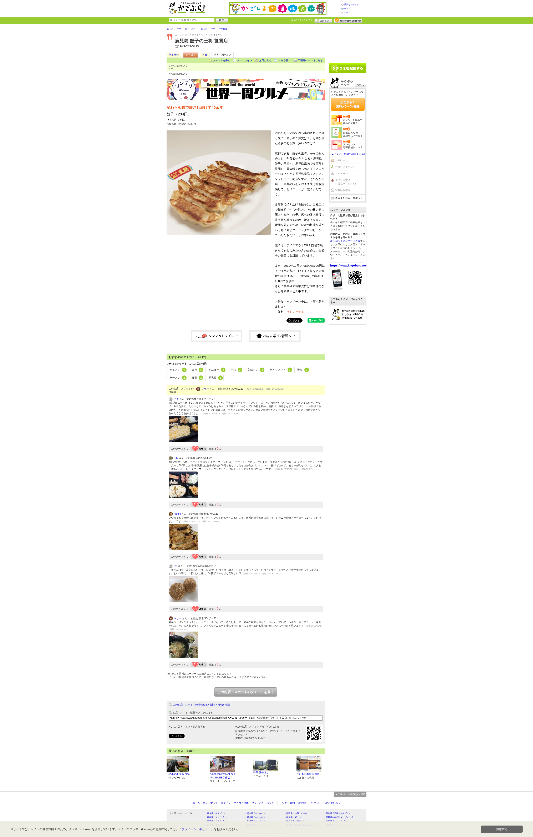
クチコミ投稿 (241, 803)
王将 (236, 369)
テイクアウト (280, 369)
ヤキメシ (177, 369)
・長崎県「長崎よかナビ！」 (337, 813)
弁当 (197, 369)
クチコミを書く (221, 60)
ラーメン (177, 377)
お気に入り (265, 60)
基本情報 (174, 54)
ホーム (347, 12)
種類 (197, 377)
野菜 (302, 369)
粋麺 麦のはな (261, 772)
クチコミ (191, 54)
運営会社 (303, 803)
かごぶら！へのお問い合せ (326, 803)
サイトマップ (210, 803)
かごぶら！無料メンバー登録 (347, 104)
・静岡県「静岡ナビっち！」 (297, 813)
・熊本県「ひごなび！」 (256, 813)
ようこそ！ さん (302, 20)
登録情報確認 (342, 190)
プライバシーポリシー (264, 803)
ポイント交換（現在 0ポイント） (346, 182)
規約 (292, 803)
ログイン (323, 20)
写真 (204, 54)
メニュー (216, 369)
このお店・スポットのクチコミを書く (245, 692)
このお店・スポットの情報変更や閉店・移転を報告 (201, 704)
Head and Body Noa (178, 774)
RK (175, 566)
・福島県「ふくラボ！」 (216, 817)
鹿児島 (214, 377)
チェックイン (244, 60)
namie (177, 513)
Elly (176, 458)
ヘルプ (347, 8)
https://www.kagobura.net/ (349, 265)
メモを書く (284, 60)
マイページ (341, 173)
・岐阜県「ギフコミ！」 (295, 817)
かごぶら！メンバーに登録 (345, 240)
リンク (283, 803)
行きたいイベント (345, 166)
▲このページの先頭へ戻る (350, 794)
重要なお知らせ (351, 4)
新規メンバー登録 (348, 20)
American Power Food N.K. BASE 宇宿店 (222, 776)
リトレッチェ (295, 311)
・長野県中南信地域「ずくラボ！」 (340, 817)
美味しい (255, 369)
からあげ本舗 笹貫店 (308, 774)
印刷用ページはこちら (310, 60)
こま (176, 399)
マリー (205, 388)
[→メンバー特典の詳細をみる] (348, 154)
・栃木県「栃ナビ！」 (215, 813)
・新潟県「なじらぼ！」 (256, 817)
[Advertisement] (347, 42)
